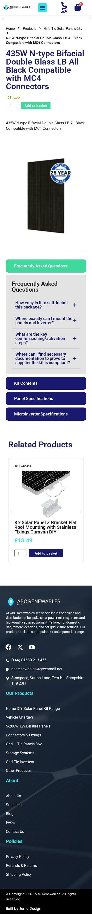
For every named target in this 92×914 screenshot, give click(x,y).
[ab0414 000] (46, 196)
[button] (42, 7)
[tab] (46, 266)
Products (29, 28)
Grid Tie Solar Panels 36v (63, 28)
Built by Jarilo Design (23, 908)
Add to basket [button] (46, 553)
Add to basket (36, 105)
